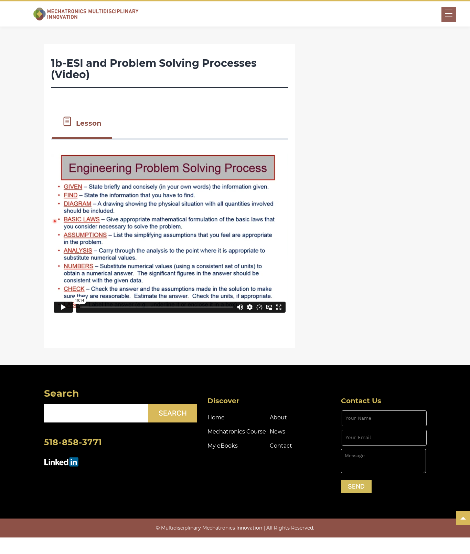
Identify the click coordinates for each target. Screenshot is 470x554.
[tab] (82, 122)
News (277, 431)
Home (216, 417)
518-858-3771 (73, 442)
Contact (281, 445)
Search (61, 393)
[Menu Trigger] (448, 14)
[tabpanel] (169, 237)
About (278, 417)
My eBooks (222, 445)
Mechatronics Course (236, 431)
